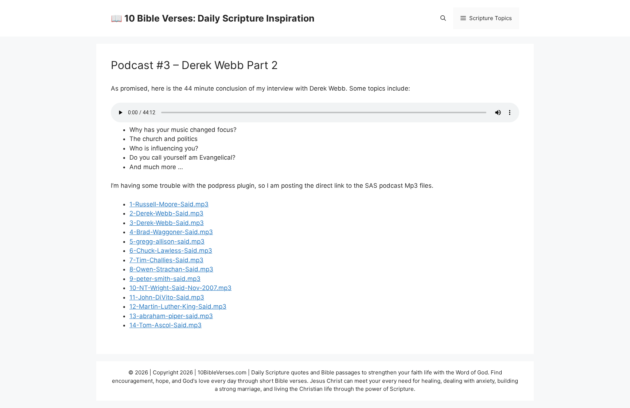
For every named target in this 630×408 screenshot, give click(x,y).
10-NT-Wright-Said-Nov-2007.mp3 (180, 287)
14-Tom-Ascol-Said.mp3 (165, 325)
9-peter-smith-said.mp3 (165, 278)
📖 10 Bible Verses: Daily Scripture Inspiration (213, 18)
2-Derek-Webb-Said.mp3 (166, 213)
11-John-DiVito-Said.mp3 (166, 297)
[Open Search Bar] (443, 18)
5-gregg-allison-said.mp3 (167, 241)
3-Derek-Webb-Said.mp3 (166, 222)
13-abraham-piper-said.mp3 (171, 316)
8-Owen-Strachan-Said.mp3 (171, 269)
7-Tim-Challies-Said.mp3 (166, 260)
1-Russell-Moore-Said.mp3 (169, 204)
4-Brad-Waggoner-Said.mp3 (171, 232)
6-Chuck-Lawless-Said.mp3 (170, 250)
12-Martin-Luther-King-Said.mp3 (177, 306)
